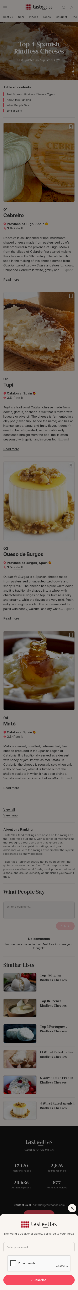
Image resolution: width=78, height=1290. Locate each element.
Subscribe (39, 1280)
